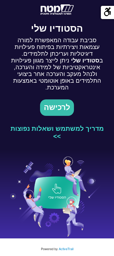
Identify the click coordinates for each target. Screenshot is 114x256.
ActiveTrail (66, 248)
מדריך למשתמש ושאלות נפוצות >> (57, 132)
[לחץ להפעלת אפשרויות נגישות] (107, 12)
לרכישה (57, 107)
